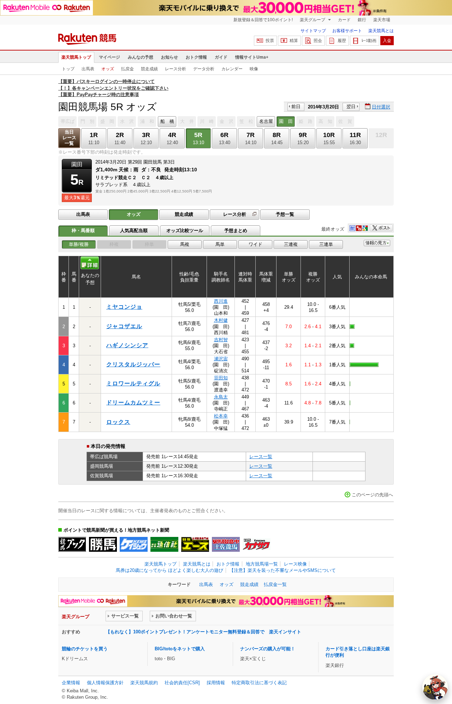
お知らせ (169, 57)
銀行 (362, 19)
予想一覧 (285, 214)
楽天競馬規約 (144, 682)
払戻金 (127, 68)
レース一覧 (260, 456)
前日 (296, 106)
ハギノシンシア (127, 345)
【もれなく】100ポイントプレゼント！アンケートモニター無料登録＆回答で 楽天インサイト (203, 631)
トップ (68, 68)
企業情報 (71, 682)
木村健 (221, 320)
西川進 (221, 301)
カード (344, 19)
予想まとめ (235, 230)
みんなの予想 (140, 57)
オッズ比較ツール (184, 230)
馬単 (220, 244)
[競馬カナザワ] (256, 544)
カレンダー (232, 68)
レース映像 (295, 564)
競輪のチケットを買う (85, 648)
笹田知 (221, 377)
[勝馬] (103, 544)
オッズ (107, 68)
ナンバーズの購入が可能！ (267, 648)
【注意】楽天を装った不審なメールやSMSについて (282, 570)
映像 (254, 68)
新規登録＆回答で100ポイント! (263, 19)
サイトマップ (313, 30)
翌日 (351, 106)
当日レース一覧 (69, 137)
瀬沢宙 (221, 358)
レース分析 (175, 68)
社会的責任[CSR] (182, 682)
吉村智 (221, 339)
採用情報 (216, 682)
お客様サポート (347, 30)
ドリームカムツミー (133, 403)
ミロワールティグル (133, 383)
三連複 (291, 244)
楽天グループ (313, 19)
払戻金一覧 (275, 584)
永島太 (221, 397)
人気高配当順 (134, 230)
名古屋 (266, 121)
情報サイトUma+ (251, 57)
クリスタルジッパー (133, 364)
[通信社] (164, 544)
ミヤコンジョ (124, 307)
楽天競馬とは (381, 30)
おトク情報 (196, 57)
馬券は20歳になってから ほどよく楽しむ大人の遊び (169, 570)
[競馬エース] (195, 544)
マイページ (109, 57)
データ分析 (203, 68)
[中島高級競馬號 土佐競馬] (226, 544)
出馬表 (88, 68)
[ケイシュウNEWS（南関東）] (134, 544)
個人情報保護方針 (105, 682)
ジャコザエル (124, 326)
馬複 (184, 244)
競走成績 (149, 68)
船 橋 (167, 121)
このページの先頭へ (372, 494)
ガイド (221, 57)
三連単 (326, 244)
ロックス (118, 422)
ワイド (255, 244)
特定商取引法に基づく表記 (259, 682)
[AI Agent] (435, 687)
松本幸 (221, 416)
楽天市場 (381, 19)
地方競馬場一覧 (262, 564)
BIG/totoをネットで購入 (180, 648)
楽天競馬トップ (76, 57)
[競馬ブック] (72, 544)
